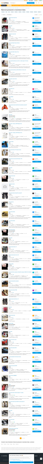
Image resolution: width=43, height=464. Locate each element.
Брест (2, 444)
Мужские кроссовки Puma (13, 17)
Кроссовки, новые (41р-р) (13, 78)
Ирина (35, 211)
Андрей (36, 237)
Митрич (36, 392)
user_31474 (36, 356)
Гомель (8, 444)
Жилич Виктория (37, 17)
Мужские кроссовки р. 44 (13, 246)
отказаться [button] (14, 460)
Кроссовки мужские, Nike (13, 347)
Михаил (36, 323)
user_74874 (36, 158)
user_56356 (36, 141)
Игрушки (28, 5)
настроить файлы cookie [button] (20, 460)
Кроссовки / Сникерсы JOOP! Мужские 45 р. (15, 132)
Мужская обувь (11, 141)
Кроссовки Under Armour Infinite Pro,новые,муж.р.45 (16, 401)
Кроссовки (10, 25)
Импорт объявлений (15, 5)
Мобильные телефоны (23, 5)
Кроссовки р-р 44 (11, 88)
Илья (35, 96)
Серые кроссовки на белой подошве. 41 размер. (16, 392)
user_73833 (36, 384)
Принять (21, 462)
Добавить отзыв (37, 18)
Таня (35, 401)
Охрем (35, 114)
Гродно (11, 444)
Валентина (36, 88)
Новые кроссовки (11, 419)
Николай (36, 428)
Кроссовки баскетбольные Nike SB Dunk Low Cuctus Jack (17, 69)
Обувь (10, 384)
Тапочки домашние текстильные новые (15, 356)
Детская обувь (39, 5)
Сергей (36, 175)
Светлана (36, 25)
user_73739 (36, 410)
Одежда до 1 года (34, 5)
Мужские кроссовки (12, 175)
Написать (36, 22)
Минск (14, 444)
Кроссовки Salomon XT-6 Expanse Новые (15, 149)
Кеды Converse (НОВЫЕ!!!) (13, 375)
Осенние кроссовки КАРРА (13, 365)
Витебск (5, 444)
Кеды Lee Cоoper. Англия (12, 339)
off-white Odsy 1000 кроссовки (13, 428)
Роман (35, 375)
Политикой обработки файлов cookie (15, 459)
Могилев (17, 444)
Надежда (36, 315)
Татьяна (36, 419)
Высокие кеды (11, 323)
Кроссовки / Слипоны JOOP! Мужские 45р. (15, 123)
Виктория (36, 167)
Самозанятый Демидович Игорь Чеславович (38, 123)
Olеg (35, 347)
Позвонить (37, 20)
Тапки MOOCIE (11, 96)
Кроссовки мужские (12, 211)
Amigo (35, 331)
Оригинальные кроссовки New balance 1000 (15, 158)
